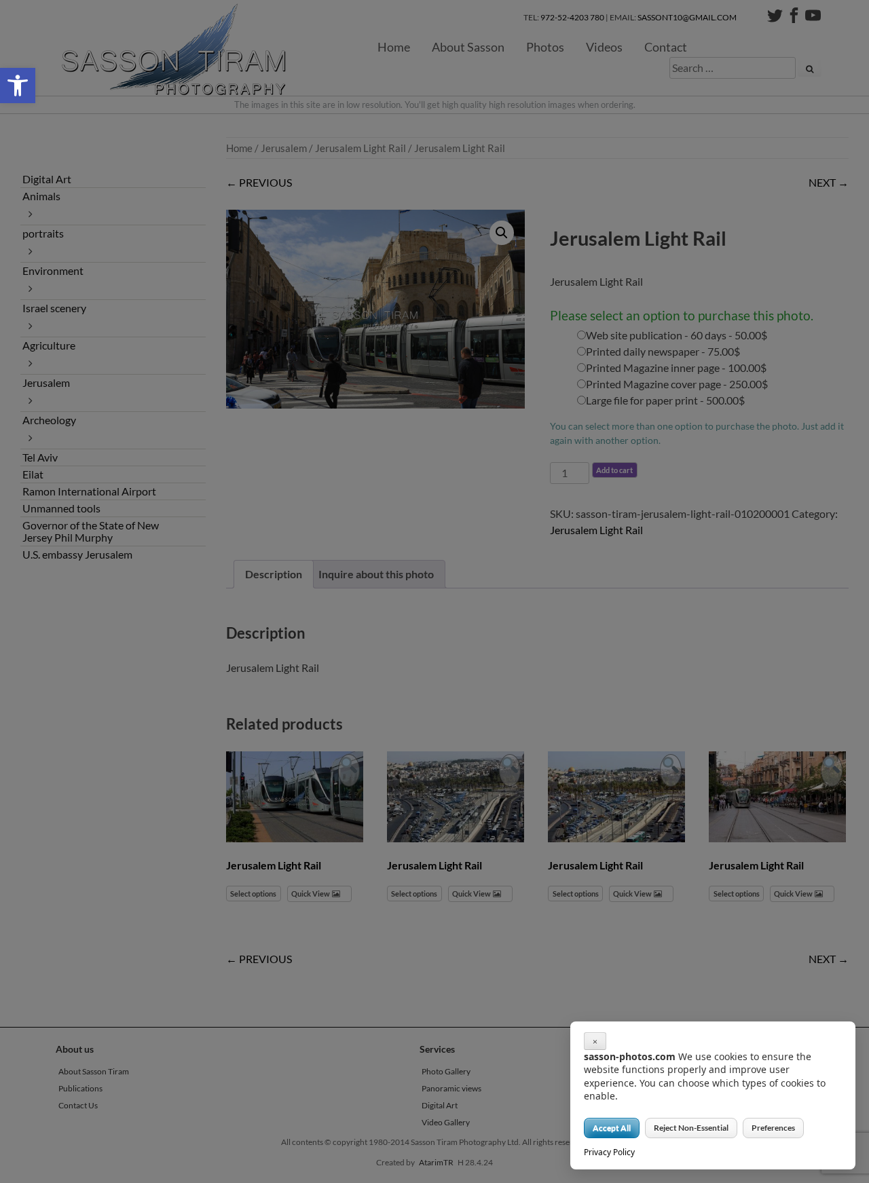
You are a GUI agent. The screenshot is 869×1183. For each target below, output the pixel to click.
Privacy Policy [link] (609, 1152)
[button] (17, 85)
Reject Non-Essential (691, 1128)
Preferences (773, 1128)
